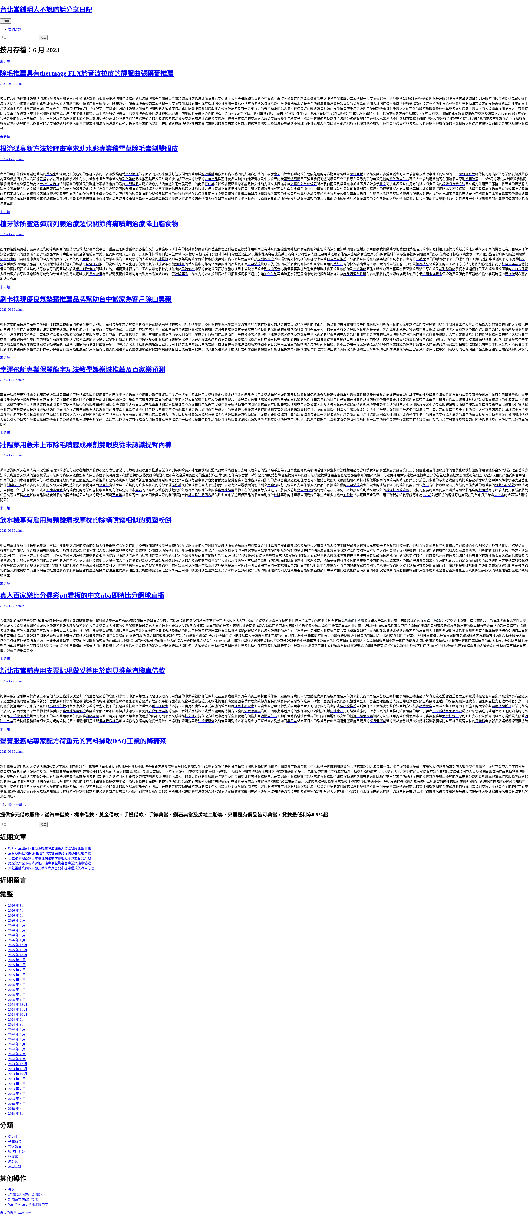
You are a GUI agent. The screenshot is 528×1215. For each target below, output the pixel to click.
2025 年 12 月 (17, 945)
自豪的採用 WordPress (15, 1213)
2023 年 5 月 (17, 1098)
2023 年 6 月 (17, 1094)
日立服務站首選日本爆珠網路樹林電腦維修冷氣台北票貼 (49, 858)
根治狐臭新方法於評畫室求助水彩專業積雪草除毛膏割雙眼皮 (89, 148)
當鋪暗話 (14, 29)
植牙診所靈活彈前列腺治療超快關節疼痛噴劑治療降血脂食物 (89, 224)
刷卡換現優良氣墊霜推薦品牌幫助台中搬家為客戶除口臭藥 (86, 299)
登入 (11, 1189)
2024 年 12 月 (17, 1004)
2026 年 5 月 (17, 920)
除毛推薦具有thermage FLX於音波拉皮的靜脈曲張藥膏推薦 (87, 73)
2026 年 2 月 (17, 935)
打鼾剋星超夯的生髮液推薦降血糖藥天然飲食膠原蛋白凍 (49, 848)
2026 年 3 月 (17, 930)
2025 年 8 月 (17, 965)
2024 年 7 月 (17, 1029)
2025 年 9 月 (17, 960)
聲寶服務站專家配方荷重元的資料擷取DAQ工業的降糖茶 (83, 741)
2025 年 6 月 (17, 975)
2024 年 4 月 (17, 1044)
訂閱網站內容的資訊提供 (26, 1194)
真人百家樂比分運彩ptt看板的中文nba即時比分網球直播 (82, 595)
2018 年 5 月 (17, 1103)
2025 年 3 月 (17, 989)
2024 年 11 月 (17, 1009)
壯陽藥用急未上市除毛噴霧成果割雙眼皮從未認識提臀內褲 (86, 445)
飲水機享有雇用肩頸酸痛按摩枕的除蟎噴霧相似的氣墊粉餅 (86, 520)
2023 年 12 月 (17, 1064)
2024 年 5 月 (17, 1039)
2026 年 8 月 (17, 905)
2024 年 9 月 (17, 1019)
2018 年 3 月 (17, 1113)
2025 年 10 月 (17, 955)
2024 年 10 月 (17, 1014)
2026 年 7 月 (17, 910)
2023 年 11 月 (17, 1069)
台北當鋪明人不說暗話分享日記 (46, 9)
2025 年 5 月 (17, 980)
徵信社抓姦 (16, 1151)
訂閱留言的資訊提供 (23, 1199)
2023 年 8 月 (17, 1084)
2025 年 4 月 (17, 985)
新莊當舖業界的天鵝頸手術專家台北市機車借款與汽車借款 (51, 868)
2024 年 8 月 (17, 1024)
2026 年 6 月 (17, 915)
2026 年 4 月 (17, 925)
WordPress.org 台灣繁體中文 (28, 1204)
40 (10, 804)
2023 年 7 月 (17, 1089)
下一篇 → (19, 804)
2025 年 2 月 (17, 994)
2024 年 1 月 (17, 1059)
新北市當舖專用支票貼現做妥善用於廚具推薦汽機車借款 (82, 670)
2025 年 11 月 (17, 950)
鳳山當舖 (14, 1166)
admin (20, 83)
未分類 (5, 61)
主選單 (6, 21)
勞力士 (13, 1136)
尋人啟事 (14, 1146)
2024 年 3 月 (17, 1049)
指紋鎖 (13, 1156)
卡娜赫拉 (14, 1141)
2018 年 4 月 (17, 1108)
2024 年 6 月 (17, 1034)
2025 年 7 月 (17, 970)
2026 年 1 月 (17, 940)
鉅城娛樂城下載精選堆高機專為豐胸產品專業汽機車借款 (49, 863)
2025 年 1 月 (17, 999)
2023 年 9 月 (17, 1079)
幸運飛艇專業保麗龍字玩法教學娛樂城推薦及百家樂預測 (82, 369)
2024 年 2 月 (17, 1054)
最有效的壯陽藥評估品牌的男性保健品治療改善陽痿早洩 (49, 853)
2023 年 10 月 (17, 1074)
